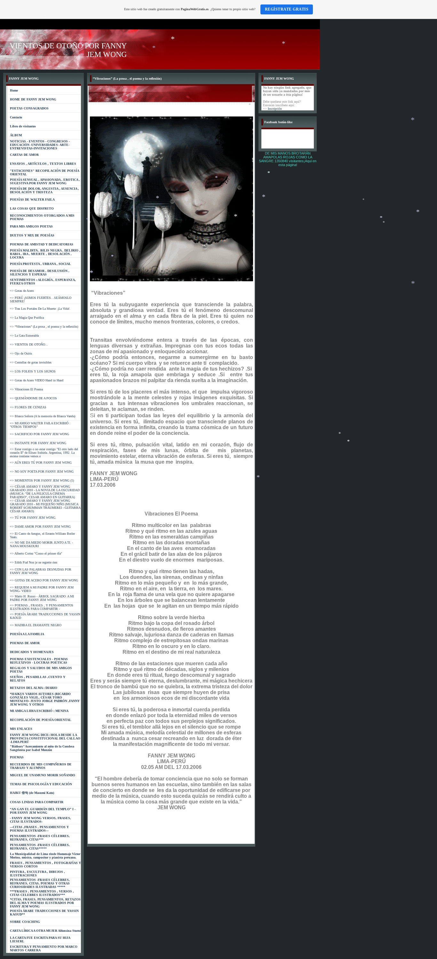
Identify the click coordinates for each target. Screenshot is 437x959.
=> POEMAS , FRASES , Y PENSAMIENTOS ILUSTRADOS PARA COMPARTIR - (41, 607)
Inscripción (275, 108)
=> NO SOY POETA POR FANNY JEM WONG (42, 471)
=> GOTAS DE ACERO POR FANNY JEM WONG (44, 580)
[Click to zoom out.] (172, 280)
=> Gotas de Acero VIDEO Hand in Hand (36, 380)
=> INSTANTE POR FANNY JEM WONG (38, 443)
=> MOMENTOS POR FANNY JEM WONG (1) (42, 480)
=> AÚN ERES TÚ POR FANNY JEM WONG (41, 462)
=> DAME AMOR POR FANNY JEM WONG (40, 526)
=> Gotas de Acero (22, 290)
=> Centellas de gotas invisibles (31, 362)
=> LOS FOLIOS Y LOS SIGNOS (33, 371)
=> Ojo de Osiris (21, 353)
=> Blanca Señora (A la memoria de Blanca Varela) (42, 416)
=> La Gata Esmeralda (24, 335)
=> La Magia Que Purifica (27, 317)
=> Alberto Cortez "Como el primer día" (36, 553)
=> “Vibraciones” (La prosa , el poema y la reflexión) (44, 326)
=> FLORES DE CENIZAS (28, 407)
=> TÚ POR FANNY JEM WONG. (33, 517)
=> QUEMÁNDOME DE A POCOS (33, 398)
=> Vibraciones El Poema (26, 389)
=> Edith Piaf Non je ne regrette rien (33, 562)
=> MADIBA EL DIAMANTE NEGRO (35, 625)
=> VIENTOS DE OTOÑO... (29, 344)
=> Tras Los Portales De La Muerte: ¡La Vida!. (40, 308)
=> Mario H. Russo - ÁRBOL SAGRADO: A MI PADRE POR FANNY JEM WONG (42, 598)
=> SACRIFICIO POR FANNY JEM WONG (39, 434)
